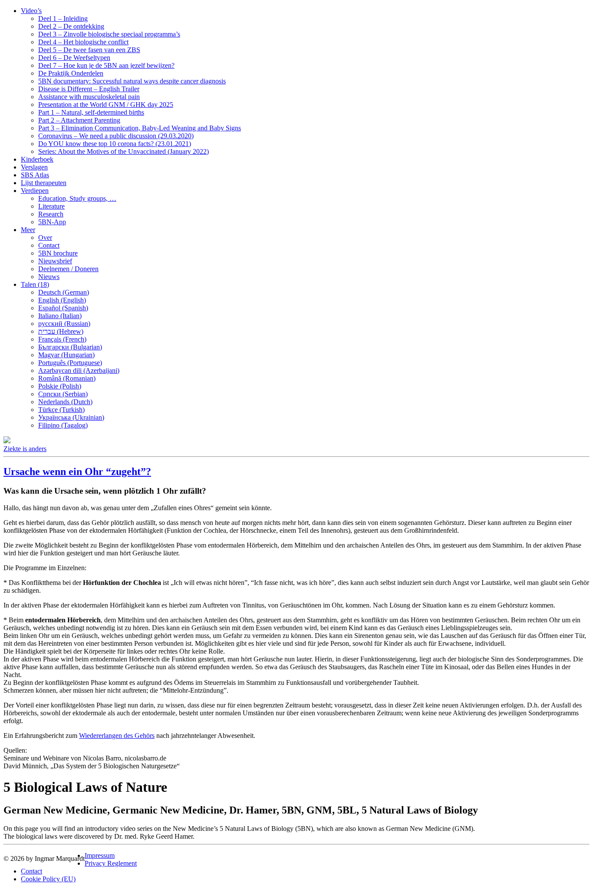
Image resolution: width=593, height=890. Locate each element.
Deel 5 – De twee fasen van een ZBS (89, 49)
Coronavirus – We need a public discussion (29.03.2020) (116, 135)
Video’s (31, 10)
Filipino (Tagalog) (63, 425)
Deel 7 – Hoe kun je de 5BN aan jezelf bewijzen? (106, 65)
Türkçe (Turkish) (61, 409)
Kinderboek (37, 159)
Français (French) (62, 339)
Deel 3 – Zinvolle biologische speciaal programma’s (109, 34)
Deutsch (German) (63, 292)
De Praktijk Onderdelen (70, 73)
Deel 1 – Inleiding (63, 18)
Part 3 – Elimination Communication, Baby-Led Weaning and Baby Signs (139, 128)
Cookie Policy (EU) (48, 879)
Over (45, 237)
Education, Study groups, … (77, 198)
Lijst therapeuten (43, 182)
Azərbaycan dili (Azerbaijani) (78, 370)
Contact (48, 245)
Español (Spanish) (63, 308)
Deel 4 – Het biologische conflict (83, 42)
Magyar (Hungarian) (66, 355)
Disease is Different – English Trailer (88, 89)
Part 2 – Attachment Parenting (79, 120)
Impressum (100, 855)
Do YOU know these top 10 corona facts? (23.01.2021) (114, 143)
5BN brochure (58, 253)
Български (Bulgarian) (70, 347)
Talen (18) (35, 284)
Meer (28, 229)
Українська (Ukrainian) (71, 417)
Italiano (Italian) (60, 315)
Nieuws (48, 276)
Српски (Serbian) (63, 394)
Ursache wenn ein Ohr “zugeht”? (77, 471)
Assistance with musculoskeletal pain (89, 96)
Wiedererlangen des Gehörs (117, 735)
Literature (51, 206)
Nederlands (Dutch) (65, 401)
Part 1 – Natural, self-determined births (91, 112)
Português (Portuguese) (70, 362)
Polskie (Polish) (59, 386)
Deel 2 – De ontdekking (71, 26)
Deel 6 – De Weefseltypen (74, 57)
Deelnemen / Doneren (68, 268)
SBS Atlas (35, 175)
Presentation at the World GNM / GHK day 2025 (105, 104)
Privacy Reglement (111, 863)
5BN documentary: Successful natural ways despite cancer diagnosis (132, 81)
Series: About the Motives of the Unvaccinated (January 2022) (123, 151)
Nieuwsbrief (55, 261)
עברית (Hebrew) (60, 331)
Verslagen (34, 167)
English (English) (62, 300)
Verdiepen (35, 190)
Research (50, 214)
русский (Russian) (64, 323)
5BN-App (52, 222)
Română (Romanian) (67, 378)
